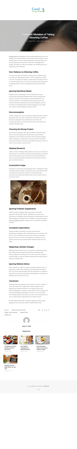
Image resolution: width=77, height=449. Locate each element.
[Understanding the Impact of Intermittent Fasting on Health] (42, 340)
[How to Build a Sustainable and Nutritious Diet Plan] (26, 340)
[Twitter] (4, 63)
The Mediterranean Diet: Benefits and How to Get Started (10, 348)
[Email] (4, 69)
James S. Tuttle (31, 41)
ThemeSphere (46, 386)
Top (39, 389)
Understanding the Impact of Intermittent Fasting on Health (42, 348)
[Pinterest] (4, 66)
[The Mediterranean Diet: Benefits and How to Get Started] (10, 340)
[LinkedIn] (46, 310)
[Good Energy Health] (38, 10)
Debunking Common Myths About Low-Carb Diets (10, 367)
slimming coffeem (24, 312)
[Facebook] (4, 60)
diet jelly (34, 104)
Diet (38, 30)
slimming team (7, 314)
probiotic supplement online (16, 220)
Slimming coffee (13, 56)
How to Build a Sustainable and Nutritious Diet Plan (25, 348)
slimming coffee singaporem (10, 312)
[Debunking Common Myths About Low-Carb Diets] (10, 359)
